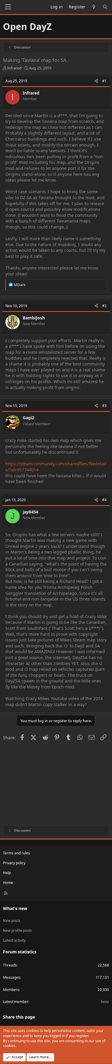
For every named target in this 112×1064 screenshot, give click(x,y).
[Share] (96, 81)
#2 (104, 305)
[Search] (105, 6)
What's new (15, 908)
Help (7, 872)
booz (105, 1001)
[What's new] (94, 6)
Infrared (14, 68)
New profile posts (17, 930)
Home (8, 882)
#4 (104, 499)
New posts (11, 920)
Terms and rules (16, 853)
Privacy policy (14, 862)
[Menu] (7, 7)
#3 (104, 405)
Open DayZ (27, 26)
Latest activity (14, 940)
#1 (104, 80)
